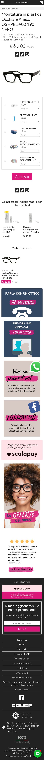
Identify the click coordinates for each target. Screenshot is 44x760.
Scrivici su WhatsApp (22, 677)
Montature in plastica (9, 9)
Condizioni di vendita (22, 663)
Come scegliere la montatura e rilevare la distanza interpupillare (22, 683)
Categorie (22, 649)
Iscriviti (22, 629)
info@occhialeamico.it (22, 753)
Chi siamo (22, 668)
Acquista (22, 176)
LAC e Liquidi (22, 672)
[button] (38, 754)
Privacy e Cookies (22, 658)
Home (22, 644)
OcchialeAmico (22, 2)
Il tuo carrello (20, 654)
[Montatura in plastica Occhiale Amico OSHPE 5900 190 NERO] (21, 77)
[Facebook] (21, 698)
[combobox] (30, 108)
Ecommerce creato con (22, 756)
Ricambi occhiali (22, 689)
